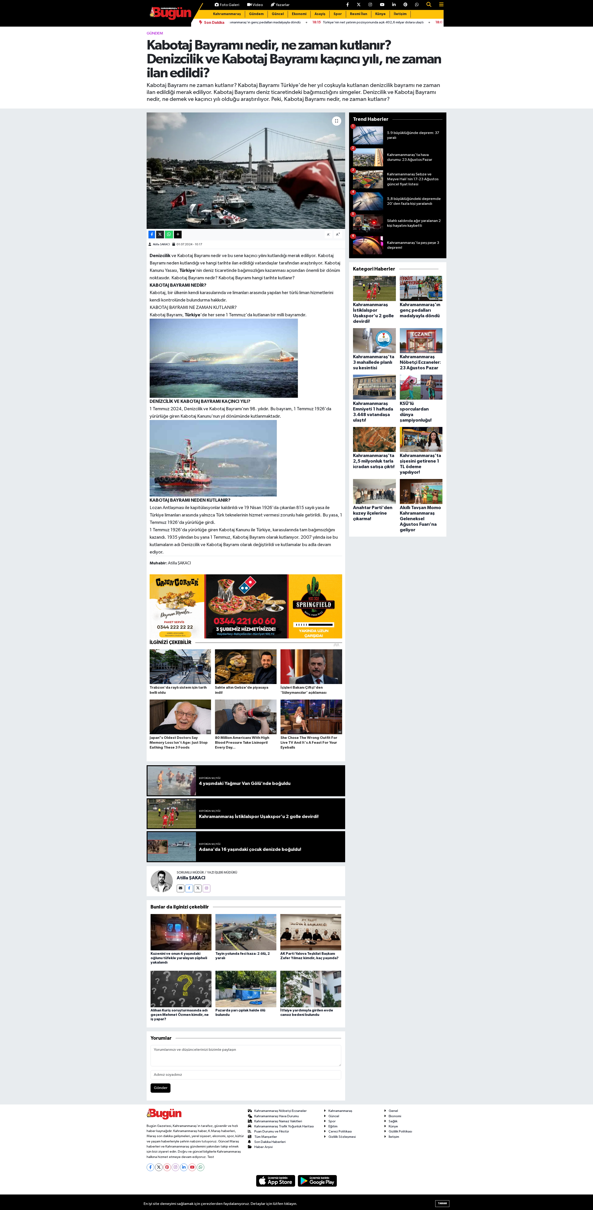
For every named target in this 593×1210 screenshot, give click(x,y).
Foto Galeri (229, 5)
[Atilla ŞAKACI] (162, 881)
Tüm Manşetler (265, 1136)
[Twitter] (198, 888)
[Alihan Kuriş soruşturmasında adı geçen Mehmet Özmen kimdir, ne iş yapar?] (181, 989)
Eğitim (333, 1126)
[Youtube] (192, 1167)
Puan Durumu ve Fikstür (271, 1131)
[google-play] (317, 1181)
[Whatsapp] (200, 1167)
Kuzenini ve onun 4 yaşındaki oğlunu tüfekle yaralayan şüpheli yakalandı (179, 958)
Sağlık (393, 1121)
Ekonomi (299, 14)
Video (257, 5)
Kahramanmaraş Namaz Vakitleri (278, 1121)
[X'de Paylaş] (160, 234)
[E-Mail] (180, 888)
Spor (338, 14)
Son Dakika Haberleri (270, 1142)
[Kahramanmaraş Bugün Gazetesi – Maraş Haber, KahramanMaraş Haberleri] (170, 13)
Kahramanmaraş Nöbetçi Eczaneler (280, 1111)
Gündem (256, 14)
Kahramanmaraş (227, 14)
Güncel (278, 14)
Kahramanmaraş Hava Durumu (276, 1116)
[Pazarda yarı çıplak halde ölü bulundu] (245, 989)
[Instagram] (206, 888)
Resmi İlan (358, 14)
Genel (393, 1111)
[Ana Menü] (439, 5)
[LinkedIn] (184, 1167)
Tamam (442, 1203)
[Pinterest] (167, 1167)
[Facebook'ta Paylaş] (151, 234)
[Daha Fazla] (178, 234)
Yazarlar (283, 5)
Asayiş (320, 14)
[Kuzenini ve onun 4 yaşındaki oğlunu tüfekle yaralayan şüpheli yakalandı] (181, 932)
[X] (159, 1167)
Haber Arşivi (263, 1147)
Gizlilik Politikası (400, 1131)
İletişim (400, 14)
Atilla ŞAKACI (161, 244)
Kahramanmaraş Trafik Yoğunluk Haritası (284, 1126)
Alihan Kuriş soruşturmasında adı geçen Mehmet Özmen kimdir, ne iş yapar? (180, 1014)
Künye (380, 14)
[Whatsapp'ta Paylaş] (169, 234)
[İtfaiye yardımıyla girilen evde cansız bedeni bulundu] (310, 989)
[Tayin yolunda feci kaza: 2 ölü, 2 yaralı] (245, 932)
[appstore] (276, 1181)
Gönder (160, 1088)
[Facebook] (189, 888)
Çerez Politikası (340, 1131)
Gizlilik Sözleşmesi (342, 1136)
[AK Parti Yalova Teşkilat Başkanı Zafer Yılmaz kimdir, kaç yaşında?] (310, 932)
